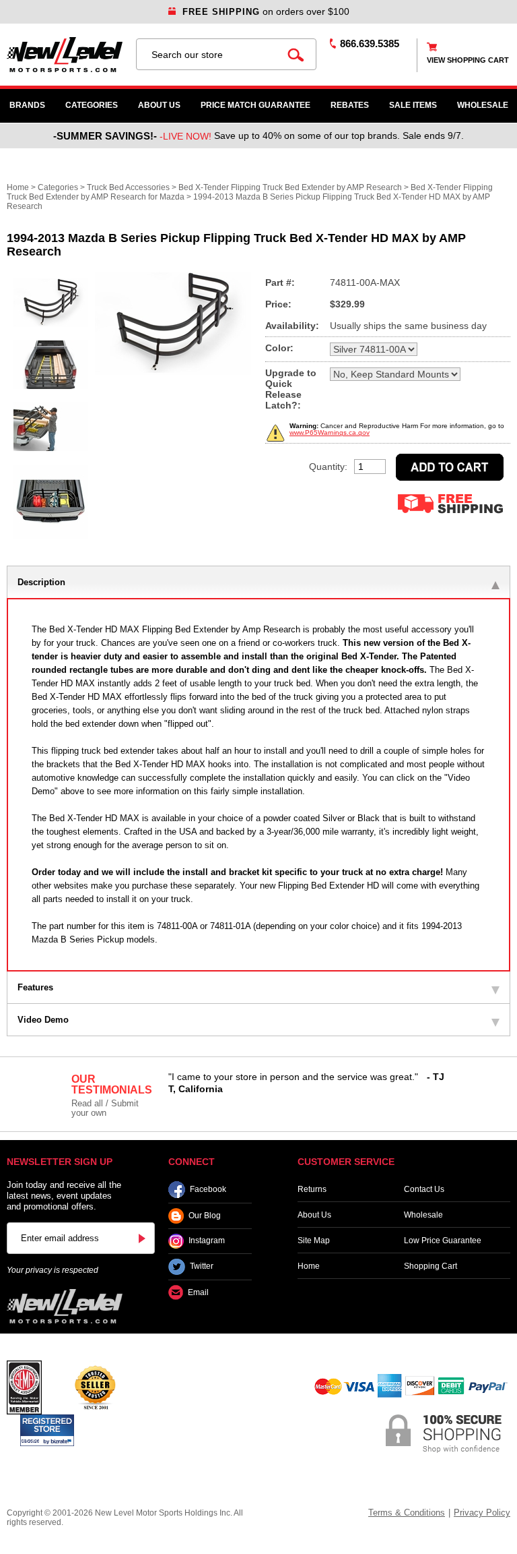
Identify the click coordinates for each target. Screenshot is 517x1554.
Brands (27, 105)
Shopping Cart (430, 1266)
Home (18, 187)
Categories (91, 105)
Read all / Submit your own (105, 1108)
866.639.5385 (369, 43)
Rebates (350, 105)
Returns (312, 1189)
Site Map (314, 1240)
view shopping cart (468, 60)
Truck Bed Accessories (128, 187)
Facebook (208, 1189)
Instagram (206, 1241)
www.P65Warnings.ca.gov (329, 432)
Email (198, 1292)
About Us (159, 105)
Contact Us (424, 1189)
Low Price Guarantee (442, 1240)
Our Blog (204, 1215)
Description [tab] (41, 582)
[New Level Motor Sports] (65, 54)
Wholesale (423, 1215)
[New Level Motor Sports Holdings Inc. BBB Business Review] (95, 1386)
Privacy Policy (482, 1512)
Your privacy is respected (52, 1270)
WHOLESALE (482, 105)
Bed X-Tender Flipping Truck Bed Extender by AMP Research (290, 187)
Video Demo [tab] (43, 1020)
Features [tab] (35, 987)
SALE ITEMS (413, 105)
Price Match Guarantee (255, 105)
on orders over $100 (265, 11)
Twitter (201, 1267)
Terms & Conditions (406, 1512)
